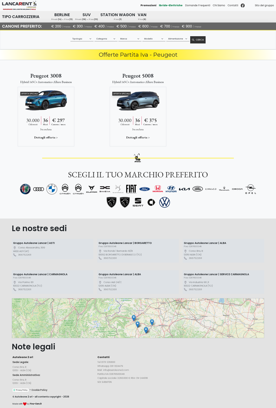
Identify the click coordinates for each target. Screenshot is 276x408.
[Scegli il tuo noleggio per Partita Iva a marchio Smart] (151, 202)
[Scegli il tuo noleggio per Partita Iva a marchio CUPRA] (92, 189)
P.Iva (68, 19)
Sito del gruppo (264, 5)
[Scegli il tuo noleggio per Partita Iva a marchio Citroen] (65, 189)
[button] (152, 322)
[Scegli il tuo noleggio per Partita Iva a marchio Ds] (118, 189)
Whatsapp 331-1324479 (110, 366)
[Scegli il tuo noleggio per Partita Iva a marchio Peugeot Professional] (125, 202)
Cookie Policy (39, 390)
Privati (56, 19)
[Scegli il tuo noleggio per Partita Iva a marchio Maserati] (224, 189)
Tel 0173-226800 (106, 362)
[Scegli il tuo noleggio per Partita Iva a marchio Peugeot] (112, 202)
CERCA (200, 39)
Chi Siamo (219, 5)
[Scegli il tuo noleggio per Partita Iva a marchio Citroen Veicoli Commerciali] (78, 189)
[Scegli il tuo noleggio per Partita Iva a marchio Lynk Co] (211, 189)
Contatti (233, 5)
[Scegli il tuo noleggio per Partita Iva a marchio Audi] (39, 189)
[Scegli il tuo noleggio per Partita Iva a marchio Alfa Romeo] (25, 189)
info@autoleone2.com (116, 370)
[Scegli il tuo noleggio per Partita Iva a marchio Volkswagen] (165, 202)
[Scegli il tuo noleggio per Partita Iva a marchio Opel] (251, 189)
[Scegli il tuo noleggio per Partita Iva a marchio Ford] (145, 189)
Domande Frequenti (197, 5)
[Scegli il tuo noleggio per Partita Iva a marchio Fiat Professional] (131, 189)
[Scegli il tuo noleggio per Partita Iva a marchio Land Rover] (198, 189)
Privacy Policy (21, 390)
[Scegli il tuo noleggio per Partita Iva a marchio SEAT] (138, 202)
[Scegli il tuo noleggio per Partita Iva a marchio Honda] (158, 189)
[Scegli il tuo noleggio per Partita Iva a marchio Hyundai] (171, 189)
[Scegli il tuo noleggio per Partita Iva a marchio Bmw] (52, 189)
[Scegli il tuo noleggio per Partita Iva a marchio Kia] (184, 189)
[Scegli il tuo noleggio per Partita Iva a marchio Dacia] (105, 189)
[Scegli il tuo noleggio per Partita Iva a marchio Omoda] (237, 189)
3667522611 (24, 254)
